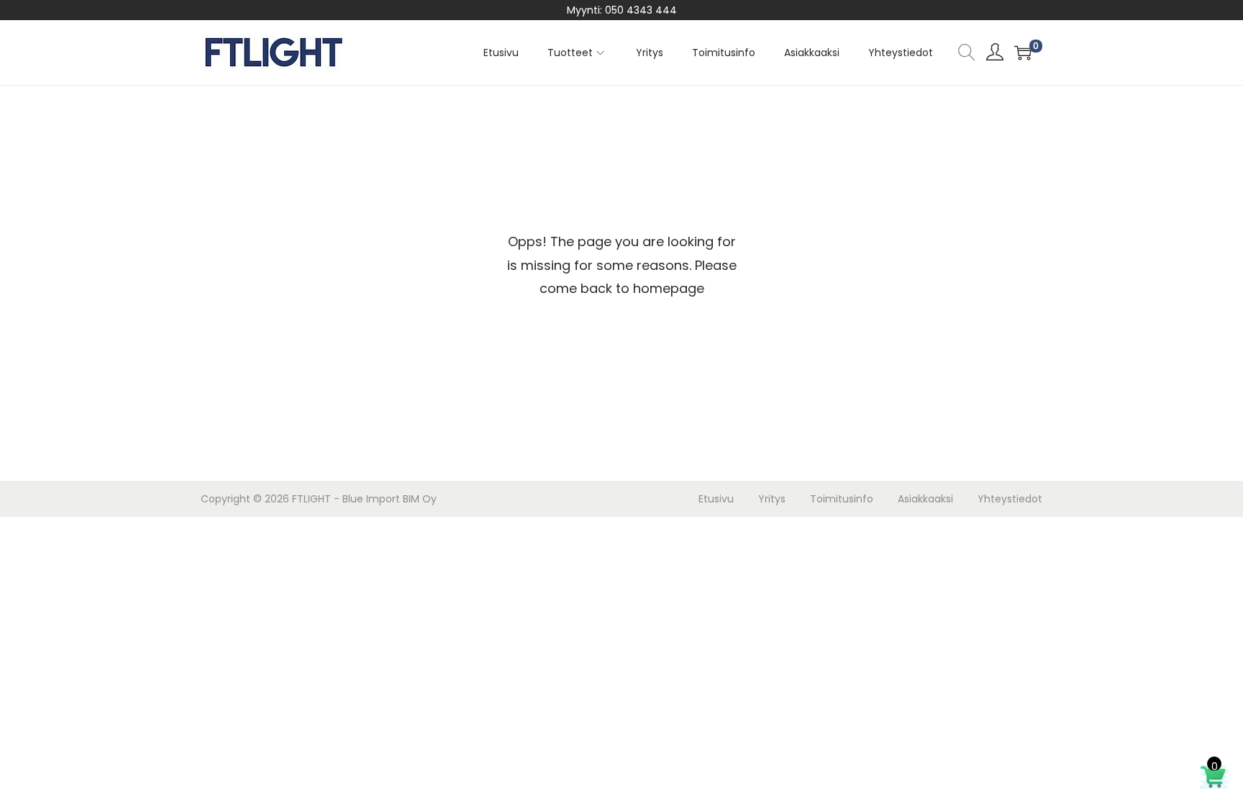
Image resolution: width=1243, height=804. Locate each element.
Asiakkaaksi (925, 499)
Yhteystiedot (1010, 499)
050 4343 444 (641, 10)
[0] (1023, 52)
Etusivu (716, 499)
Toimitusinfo (841, 499)
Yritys (772, 499)
